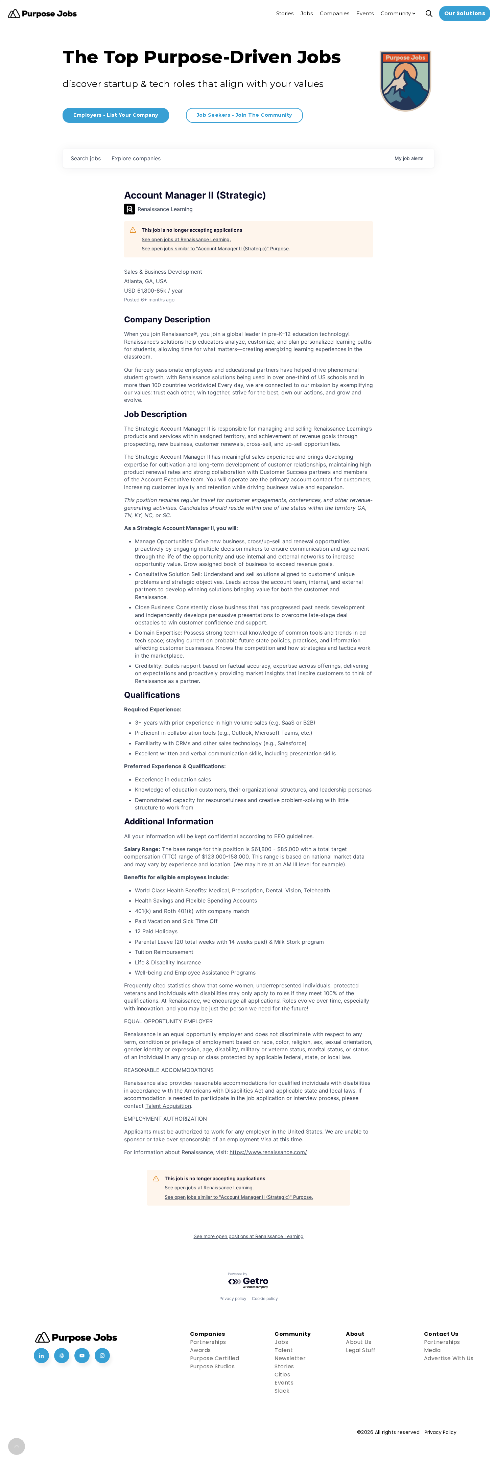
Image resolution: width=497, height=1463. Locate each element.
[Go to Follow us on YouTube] (82, 1355)
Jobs (281, 1342)
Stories (284, 1366)
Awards (200, 1350)
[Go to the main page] (42, 13)
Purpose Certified (214, 1358)
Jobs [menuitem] (307, 13)
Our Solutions (465, 13)
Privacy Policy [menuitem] (440, 1432)
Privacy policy (232, 1298)
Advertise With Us (449, 1358)
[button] (16, 1446)
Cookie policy (265, 1298)
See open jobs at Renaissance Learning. (186, 239)
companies (136, 158)
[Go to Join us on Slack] (61, 1355)
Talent (284, 1350)
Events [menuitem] (365, 13)
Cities (282, 1374)
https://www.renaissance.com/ (268, 1152)
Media (432, 1350)
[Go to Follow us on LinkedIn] (41, 1355)
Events (284, 1383)
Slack (282, 1391)
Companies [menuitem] (334, 13)
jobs (86, 158)
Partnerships (208, 1342)
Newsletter (290, 1358)
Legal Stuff (361, 1350)
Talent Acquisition (168, 1105)
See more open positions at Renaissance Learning (249, 1236)
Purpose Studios (212, 1366)
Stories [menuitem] (284, 13)
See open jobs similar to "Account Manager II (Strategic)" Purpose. (216, 248)
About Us (358, 1342)
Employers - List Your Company (115, 115)
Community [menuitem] (396, 13)
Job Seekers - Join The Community (244, 115)
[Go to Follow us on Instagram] (102, 1355)
